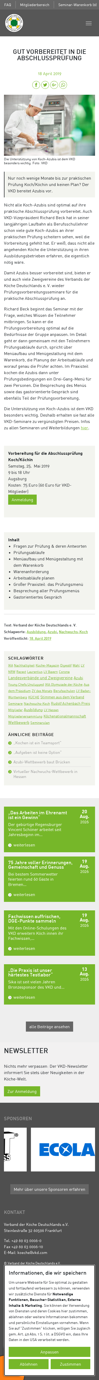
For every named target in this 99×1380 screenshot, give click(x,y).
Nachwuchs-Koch (73, 632)
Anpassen (49, 1352)
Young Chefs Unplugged (26, 684)
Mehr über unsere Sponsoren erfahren (49, 1189)
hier (84, 427)
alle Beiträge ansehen (49, 1026)
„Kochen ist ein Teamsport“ (37, 742)
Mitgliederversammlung (25, 716)
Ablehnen (28, 1364)
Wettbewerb (18, 722)
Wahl (76, 665)
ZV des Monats (42, 691)
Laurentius (35, 672)
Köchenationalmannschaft (65, 716)
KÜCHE (33, 697)
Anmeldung (22, 499)
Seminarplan (40, 722)
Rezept (21, 672)
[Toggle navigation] (89, 22)
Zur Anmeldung (22, 1091)
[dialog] (49, 1320)
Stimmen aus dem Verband (62, 697)
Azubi (52, 632)
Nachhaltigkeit (24, 665)
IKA (10, 665)
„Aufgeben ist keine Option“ (37, 752)
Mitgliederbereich (34, 4)
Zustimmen (70, 1364)
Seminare (15, 703)
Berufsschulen (64, 691)
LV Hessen (51, 710)
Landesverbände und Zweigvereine (40, 677)
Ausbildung (36, 632)
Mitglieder (15, 710)
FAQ (7, 4)
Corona (64, 671)
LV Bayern (51, 672)
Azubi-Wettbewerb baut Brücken (41, 761)
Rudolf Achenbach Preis (70, 703)
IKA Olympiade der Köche (64, 684)
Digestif (66, 665)
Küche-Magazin (47, 665)
